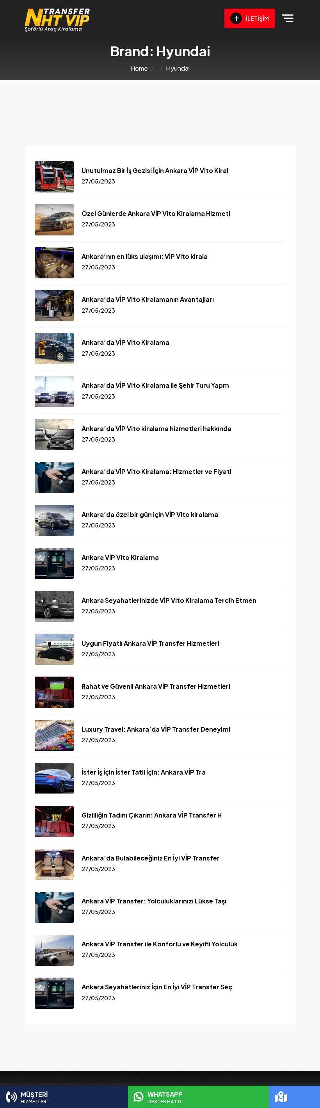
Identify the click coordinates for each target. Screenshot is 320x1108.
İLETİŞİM (257, 18)
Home (139, 68)
